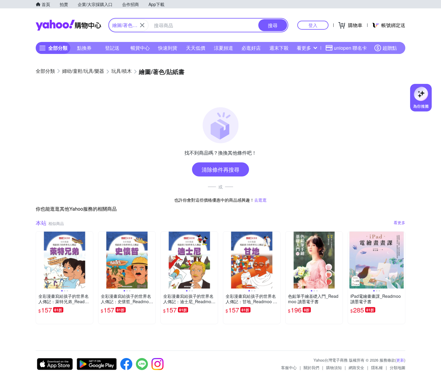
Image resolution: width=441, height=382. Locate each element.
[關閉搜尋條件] (142, 25)
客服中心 (289, 367)
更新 (400, 360)
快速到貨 (167, 47)
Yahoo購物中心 (68, 25)
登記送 (112, 47)
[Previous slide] (40, 260)
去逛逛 (260, 200)
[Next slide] (89, 260)
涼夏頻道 (223, 47)
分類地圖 (397, 367)
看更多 (304, 47)
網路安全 (356, 367)
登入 (312, 25)
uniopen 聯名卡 (350, 47)
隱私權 (377, 367)
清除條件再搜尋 (220, 169)
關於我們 (311, 367)
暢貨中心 (140, 47)
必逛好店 (251, 47)
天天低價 (195, 47)
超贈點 (389, 47)
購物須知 (334, 367)
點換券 (84, 47)
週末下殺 (279, 47)
